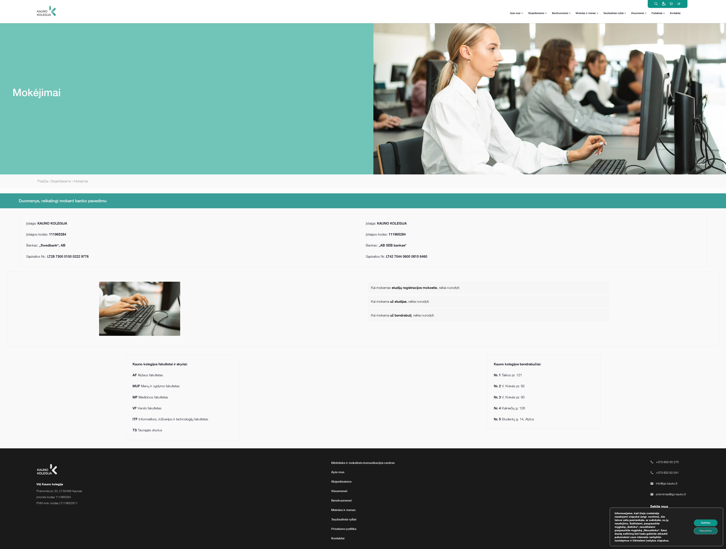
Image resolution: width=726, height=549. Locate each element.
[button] (489, 287)
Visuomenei (637, 13)
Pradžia (42, 181)
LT (679, 3)
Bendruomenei (560, 13)
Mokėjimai (81, 181)
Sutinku (705, 523)
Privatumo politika (343, 529)
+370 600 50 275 (667, 462)
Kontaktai (675, 13)
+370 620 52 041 (667, 472)
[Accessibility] (663, 4)
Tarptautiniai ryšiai (613, 13)
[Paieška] (656, 4)
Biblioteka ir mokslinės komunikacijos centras (363, 463)
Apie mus (515, 13)
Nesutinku (706, 531)
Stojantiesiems (536, 13)
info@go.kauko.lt (666, 483)
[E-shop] (671, 4)
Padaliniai (657, 13)
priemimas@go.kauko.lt (671, 494)
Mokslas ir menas (586, 13)
